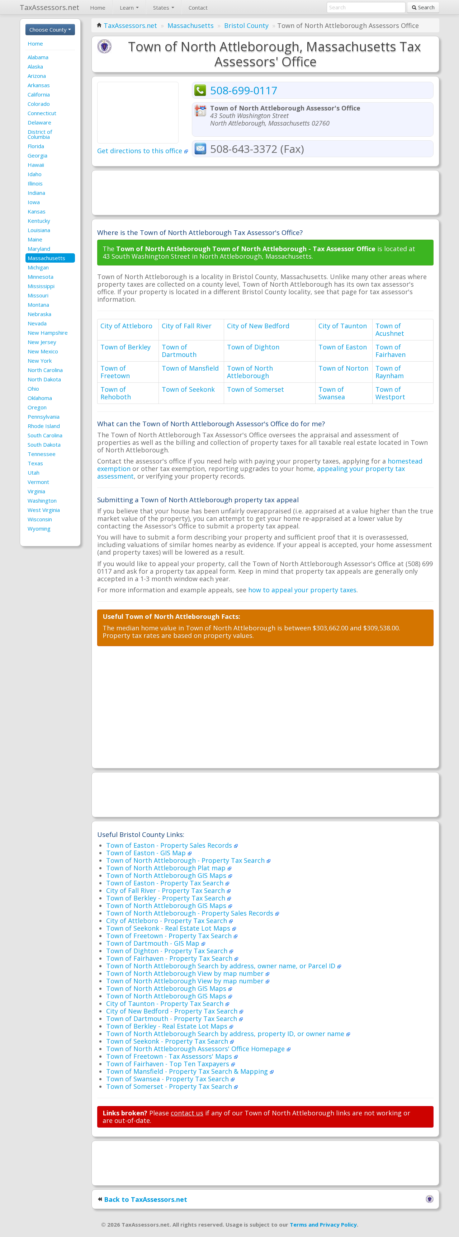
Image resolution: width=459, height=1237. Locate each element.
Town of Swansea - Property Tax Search (168, 1078)
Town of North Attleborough (250, 372)
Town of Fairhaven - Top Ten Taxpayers (168, 1063)
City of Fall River (187, 325)
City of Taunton (342, 325)
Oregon (37, 407)
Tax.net (49, 7)
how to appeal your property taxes (302, 589)
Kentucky (39, 220)
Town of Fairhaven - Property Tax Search (170, 958)
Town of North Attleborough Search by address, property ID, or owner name (226, 1033)
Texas (35, 463)
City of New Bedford (258, 325)
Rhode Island (44, 425)
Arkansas (39, 85)
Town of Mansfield (190, 368)
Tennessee (42, 453)
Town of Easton (342, 347)
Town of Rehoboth (115, 393)
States (162, 7)
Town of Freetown (115, 372)
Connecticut (42, 113)
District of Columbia (40, 134)
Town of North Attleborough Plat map (166, 868)
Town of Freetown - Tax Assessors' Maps (170, 1056)
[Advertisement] (265, 192)
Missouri (38, 295)
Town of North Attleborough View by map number (185, 973)
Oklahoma (40, 397)
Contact (198, 7)
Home (97, 7)
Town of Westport (390, 393)
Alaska (35, 66)
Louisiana (39, 230)
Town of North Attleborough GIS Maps (167, 875)
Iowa (34, 202)
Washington (42, 500)
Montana (38, 304)
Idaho (35, 174)
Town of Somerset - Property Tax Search (170, 1086)
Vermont (38, 481)
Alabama (38, 57)
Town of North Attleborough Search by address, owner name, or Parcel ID (221, 965)
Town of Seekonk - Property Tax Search (168, 1041)
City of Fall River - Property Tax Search (166, 890)
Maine (35, 239)
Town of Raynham (389, 372)
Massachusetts (46, 258)
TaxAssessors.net (130, 25)
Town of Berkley (125, 347)
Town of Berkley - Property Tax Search (166, 898)
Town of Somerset (255, 389)
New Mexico (43, 351)
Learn (127, 7)
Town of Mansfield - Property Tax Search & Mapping (188, 1071)
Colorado (39, 103)
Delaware (39, 122)
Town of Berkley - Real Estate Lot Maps (167, 1026)
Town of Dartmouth (179, 351)
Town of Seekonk (188, 389)
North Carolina (45, 369)
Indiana (36, 192)
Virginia (36, 491)
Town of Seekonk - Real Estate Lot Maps (169, 928)
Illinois (35, 183)
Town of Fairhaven (390, 351)
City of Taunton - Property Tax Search (165, 1003)
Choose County (48, 29)
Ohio (33, 388)
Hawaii (36, 164)
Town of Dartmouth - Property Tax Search (172, 1018)
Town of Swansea (331, 393)
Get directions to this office (140, 150)
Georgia (37, 155)
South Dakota (44, 444)
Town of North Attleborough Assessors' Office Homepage (196, 1048)
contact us (187, 1113)
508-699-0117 (244, 90)
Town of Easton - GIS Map (147, 852)
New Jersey (42, 341)
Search (426, 7)
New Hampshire (48, 332)
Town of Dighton (253, 347)
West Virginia (44, 509)
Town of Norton (343, 368)
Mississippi (41, 286)
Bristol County (246, 25)
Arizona (37, 75)
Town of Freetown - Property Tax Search (169, 935)
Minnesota (40, 276)
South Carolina (45, 435)
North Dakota (44, 379)
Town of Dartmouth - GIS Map (153, 943)
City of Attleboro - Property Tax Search (167, 920)
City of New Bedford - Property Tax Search (172, 1011)
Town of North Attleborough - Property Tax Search (186, 860)
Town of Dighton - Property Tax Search (167, 950)
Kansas (37, 211)
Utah (33, 472)
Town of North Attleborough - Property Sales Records (190, 913)
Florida (36, 146)
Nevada (37, 323)
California (39, 94)
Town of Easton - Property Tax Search (165, 883)
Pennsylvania (44, 416)
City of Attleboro (126, 325)
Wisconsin (40, 519)
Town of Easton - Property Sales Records (170, 845)
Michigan (38, 267)
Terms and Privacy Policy (323, 1224)
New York (40, 360)
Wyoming (39, 528)
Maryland (39, 248)
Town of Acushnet (389, 329)
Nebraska (39, 314)
